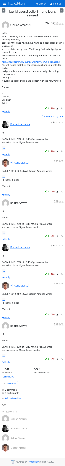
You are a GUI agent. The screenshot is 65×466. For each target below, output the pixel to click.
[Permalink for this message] (61, 108)
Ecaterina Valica (20, 124)
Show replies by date (52, 116)
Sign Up (57, 3)
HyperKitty (33, 461)
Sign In (42, 3)
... (4, 147)
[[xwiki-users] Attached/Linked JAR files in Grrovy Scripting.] (61, 10)
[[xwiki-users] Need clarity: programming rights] (3, 10)
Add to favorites (13, 398)
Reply (7, 111)
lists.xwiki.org (16, 3)
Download (10, 383)
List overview (8, 377)
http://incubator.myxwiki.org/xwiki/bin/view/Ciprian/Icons (31, 61)
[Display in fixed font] (57, 109)
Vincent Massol (19, 162)
